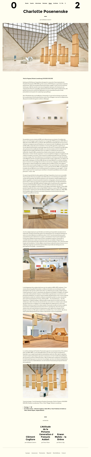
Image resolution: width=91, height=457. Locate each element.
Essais (26, 3)
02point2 (49, 453)
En (62, 3)
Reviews (45, 3)
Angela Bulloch (40, 410)
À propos (27, 453)
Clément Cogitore (39, 408)
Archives (55, 3)
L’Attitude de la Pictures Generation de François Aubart (47, 433)
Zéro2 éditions (56, 453)
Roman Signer (31, 410)
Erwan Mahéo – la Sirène (60, 437)
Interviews (38, 3)
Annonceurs (34, 453)
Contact (64, 453)
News (50, 3)
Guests (32, 3)
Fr (60, 3)
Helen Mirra (47, 408)
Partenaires (42, 453)
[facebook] (29, 407)
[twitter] (31, 407)
